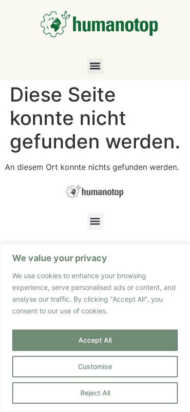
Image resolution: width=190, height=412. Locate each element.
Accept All (95, 340)
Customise (95, 366)
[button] (95, 66)
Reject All (95, 393)
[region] (95, 328)
